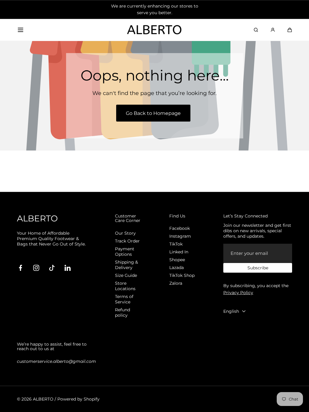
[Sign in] (272, 29)
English (231, 311)
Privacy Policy (238, 292)
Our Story (125, 233)
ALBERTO (43, 399)
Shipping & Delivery (126, 264)
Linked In (178, 252)
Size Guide (126, 275)
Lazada (176, 267)
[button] (20, 29)
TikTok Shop (182, 275)
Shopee (177, 259)
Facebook (179, 228)
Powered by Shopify (78, 399)
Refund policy (122, 312)
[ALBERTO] (154, 30)
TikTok (176, 244)
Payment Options (124, 251)
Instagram (180, 236)
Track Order (127, 241)
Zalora (175, 283)
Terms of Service (124, 299)
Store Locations (125, 285)
